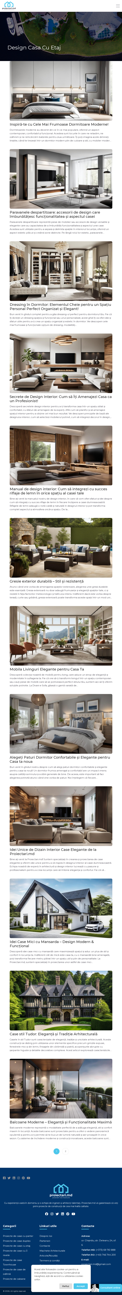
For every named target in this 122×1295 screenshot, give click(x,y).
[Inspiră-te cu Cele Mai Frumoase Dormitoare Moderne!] (61, 91)
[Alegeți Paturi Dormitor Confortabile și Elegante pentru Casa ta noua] (61, 724)
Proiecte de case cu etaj (16, 1245)
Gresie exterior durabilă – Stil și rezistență (47, 581)
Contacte (45, 1245)
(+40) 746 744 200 (106, 1254)
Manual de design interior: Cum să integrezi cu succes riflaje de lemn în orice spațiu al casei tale (58, 491)
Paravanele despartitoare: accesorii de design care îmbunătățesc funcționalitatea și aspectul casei (55, 214)
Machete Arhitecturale (52, 1250)
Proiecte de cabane (14, 1278)
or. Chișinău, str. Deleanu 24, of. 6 (98, 1242)
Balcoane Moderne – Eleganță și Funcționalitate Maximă (61, 1122)
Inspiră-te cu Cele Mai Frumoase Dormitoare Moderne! (59, 124)
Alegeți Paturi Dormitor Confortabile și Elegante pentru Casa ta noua (60, 759)
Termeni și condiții (50, 1260)
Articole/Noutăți (49, 1255)
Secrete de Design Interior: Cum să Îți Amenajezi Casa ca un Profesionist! (61, 399)
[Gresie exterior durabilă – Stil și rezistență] (61, 548)
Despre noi (46, 1236)
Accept (81, 1286)
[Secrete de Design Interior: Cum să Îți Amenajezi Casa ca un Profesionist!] (61, 363)
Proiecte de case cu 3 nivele (15, 1253)
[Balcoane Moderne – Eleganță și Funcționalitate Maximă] (61, 1088)
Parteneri (45, 1240)
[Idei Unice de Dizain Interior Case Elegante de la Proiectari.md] (61, 816)
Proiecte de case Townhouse (12, 1262)
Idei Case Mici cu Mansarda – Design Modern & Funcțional (52, 944)
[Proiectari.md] (9, 8)
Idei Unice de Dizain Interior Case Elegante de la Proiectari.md (53, 851)
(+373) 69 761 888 (105, 1249)
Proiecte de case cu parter (18, 1236)
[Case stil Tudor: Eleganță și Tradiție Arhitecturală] (61, 1000)
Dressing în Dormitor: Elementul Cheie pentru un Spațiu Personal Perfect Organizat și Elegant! (60, 306)
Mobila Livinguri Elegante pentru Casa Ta (47, 669)
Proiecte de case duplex (16, 1240)
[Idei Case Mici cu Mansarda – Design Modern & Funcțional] (61, 908)
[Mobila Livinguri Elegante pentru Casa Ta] (61, 636)
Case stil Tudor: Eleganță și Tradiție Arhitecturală (53, 1034)
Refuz (65, 1286)
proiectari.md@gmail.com (96, 1264)
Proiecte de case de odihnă (14, 1271)
